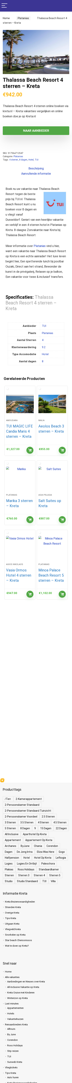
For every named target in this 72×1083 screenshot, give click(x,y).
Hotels (10, 1013)
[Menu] (4, 6)
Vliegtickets (11, 1067)
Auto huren (13, 1077)
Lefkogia (61, 857)
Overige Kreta (12, 912)
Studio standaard (27, 881)
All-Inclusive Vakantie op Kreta (23, 987)
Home (6, 18)
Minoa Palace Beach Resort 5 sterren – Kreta (51, 575)
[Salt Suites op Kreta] (52, 478)
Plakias (9, 869)
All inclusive (11, 834)
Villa (53, 881)
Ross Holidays (26, 869)
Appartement (13, 840)
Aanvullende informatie (36, 173)
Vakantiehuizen (15, 1019)
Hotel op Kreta (42, 857)
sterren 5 (54, 875)
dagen (8, 851)
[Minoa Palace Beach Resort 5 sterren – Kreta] (52, 548)
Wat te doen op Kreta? (17, 945)
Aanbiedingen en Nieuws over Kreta (26, 981)
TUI (36, 159)
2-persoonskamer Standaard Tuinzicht (28, 810)
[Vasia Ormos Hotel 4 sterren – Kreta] (20, 548)
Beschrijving (36, 168)
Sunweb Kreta (14, 1062)
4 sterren (13, 159)
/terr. (8, 798)
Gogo (62, 851)
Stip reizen (13, 1051)
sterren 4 (39, 875)
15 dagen (45, 828)
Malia (41, 420)
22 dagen (61, 828)
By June (11, 1034)
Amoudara (12, 420)
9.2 (43, 347)
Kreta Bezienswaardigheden (20, 901)
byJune (25, 845)
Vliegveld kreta (13, 929)
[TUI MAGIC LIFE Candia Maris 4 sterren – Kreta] (20, 404)
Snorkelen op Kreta (15, 934)
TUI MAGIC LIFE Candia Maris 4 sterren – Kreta (19, 431)
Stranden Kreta (13, 907)
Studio (9, 881)
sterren (9, 875)
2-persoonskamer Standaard (22, 804)
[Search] (66, 6)
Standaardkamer (49, 869)
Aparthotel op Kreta (35, 834)
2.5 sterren (48, 816)
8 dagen (23, 159)
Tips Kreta (10, 918)
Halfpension (12, 857)
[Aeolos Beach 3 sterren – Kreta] (52, 404)
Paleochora (48, 863)
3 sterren (10, 822)
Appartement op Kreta (38, 840)
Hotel (31, 159)
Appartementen (15, 1008)
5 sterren (10, 828)
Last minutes (12, 1003)
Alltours (11, 1029)
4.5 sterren (59, 822)
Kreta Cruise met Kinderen (21, 992)
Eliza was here (45, 851)
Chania (38, 845)
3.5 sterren (26, 822)
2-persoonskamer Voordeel (21, 816)
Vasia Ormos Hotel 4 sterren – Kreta (18, 575)
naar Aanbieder (36, 130)
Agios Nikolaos (14, 564)
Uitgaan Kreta (12, 923)
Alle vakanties (12, 977)
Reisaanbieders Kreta (16, 1024)
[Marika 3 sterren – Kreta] (20, 478)
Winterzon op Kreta (17, 998)
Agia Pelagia (45, 495)
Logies (9, 863)
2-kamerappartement (29, 798)
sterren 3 (23, 875)
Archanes (10, 845)
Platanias (22, 18)
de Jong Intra (24, 851)
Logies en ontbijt (27, 863)
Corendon (52, 845)
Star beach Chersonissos (18, 940)
